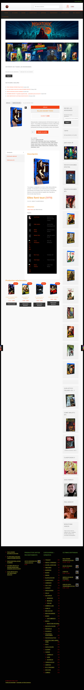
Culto (39, 142)
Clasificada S (33, 12)
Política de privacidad (10, 682)
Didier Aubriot (54, 142)
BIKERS (47, 575)
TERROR (47, 652)
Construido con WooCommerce (23, 682)
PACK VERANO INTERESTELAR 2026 (15, 87)
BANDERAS (48, 570)
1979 (36, 141)
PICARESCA (48, 631)
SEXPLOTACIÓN (16, 102)
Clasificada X (53, 141)
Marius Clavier (38, 145)
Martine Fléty (45, 145)
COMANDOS (48, 582)
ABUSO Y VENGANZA (50, 562)
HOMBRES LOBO (49, 605)
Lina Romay (50, 144)
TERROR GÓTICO (49, 662)
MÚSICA (47, 621)
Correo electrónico (78, 1)
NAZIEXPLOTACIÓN (50, 626)
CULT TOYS (48, 585)
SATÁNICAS (50, 659)
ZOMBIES (47, 672)
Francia (32, 144)
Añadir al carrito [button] (11, 304)
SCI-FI (46, 644)
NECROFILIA (48, 628)
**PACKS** (48, 560)
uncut (38, 147)
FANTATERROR (49, 590)
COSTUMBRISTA (51, 618)
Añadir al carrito (42, 132)
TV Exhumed (5, 16)
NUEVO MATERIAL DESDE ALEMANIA (15, 91)
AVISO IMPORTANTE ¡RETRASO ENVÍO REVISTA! (17, 96)
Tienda (6, 12)
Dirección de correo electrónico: (12, 71)
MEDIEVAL (49, 600)
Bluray (23, 12)
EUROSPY (48, 588)
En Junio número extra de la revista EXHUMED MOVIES (18, 89)
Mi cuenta (15, 12)
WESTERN (48, 669)
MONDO (47, 616)
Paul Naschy (76, 12)
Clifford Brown (34, 142)
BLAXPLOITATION (49, 577)
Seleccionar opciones (25, 304)
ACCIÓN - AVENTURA (50, 565)
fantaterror (53, 12)
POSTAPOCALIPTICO (50, 637)
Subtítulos (51, 145)
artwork (43, 12)
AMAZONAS (48, 567)
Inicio (9, 102)
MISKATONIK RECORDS (53, 623)
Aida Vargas (40, 141)
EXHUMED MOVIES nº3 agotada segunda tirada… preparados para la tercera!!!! (23, 93)
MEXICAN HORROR (50, 613)
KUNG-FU (47, 608)
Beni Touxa (46, 141)
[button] (26, 108)
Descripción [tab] (9, 152)
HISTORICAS (48, 595)
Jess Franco (38, 144)
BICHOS (47, 572)
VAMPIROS (48, 664)
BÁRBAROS (50, 598)
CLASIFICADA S (49, 580)
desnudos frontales (46, 142)
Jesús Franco (65, 12)
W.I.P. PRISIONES (49, 667)
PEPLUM (49, 603)
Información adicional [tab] (12, 156)
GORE (48, 657)
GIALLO (47, 593)
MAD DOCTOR (48, 610)
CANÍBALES (50, 654)
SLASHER (47, 649)
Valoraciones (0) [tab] (10, 160)
